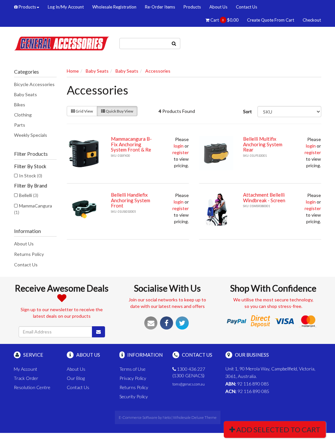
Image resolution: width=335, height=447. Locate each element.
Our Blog (76, 378)
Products (27, 6)
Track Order (26, 378)
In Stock (30, 175)
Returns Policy (29, 254)
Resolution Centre (32, 387)
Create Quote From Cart (270, 20)
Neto (167, 417)
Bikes (19, 104)
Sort (247, 111)
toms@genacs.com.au (188, 384)
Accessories (157, 71)
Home (73, 71)
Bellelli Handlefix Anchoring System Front (130, 200)
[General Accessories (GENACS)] (62, 42)
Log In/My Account (66, 6)
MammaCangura (33, 209)
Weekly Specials (30, 135)
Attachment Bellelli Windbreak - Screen (264, 197)
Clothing (23, 114)
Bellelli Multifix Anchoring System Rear (262, 144)
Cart (223, 20)
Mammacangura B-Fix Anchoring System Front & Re (131, 144)
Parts (19, 125)
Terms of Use (132, 369)
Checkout (312, 20)
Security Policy (133, 396)
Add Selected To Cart (277, 429)
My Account (25, 369)
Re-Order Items (160, 6)
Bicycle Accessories (34, 84)
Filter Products (31, 154)
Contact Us (246, 6)
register (180, 152)
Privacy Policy (132, 378)
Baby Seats (25, 94)
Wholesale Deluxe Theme (195, 417)
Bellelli (28, 195)
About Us (218, 6)
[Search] (174, 43)
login (179, 146)
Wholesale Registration (114, 6)
